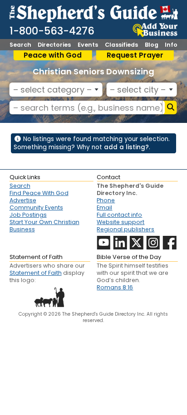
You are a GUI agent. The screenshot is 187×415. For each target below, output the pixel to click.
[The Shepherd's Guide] (94, 12)
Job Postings (28, 215)
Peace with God (53, 55)
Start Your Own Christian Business (44, 225)
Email (104, 207)
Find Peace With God (39, 193)
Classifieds (121, 45)
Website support (120, 222)
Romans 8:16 (115, 287)
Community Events (36, 207)
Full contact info (119, 215)
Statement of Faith (36, 273)
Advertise (23, 200)
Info (171, 45)
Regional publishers (125, 229)
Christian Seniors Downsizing (93, 71)
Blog (151, 45)
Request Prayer (135, 55)
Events (88, 45)
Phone (106, 200)
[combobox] (56, 90)
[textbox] (54, 90)
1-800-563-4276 (52, 31)
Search (20, 45)
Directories (54, 45)
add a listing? (126, 147)
